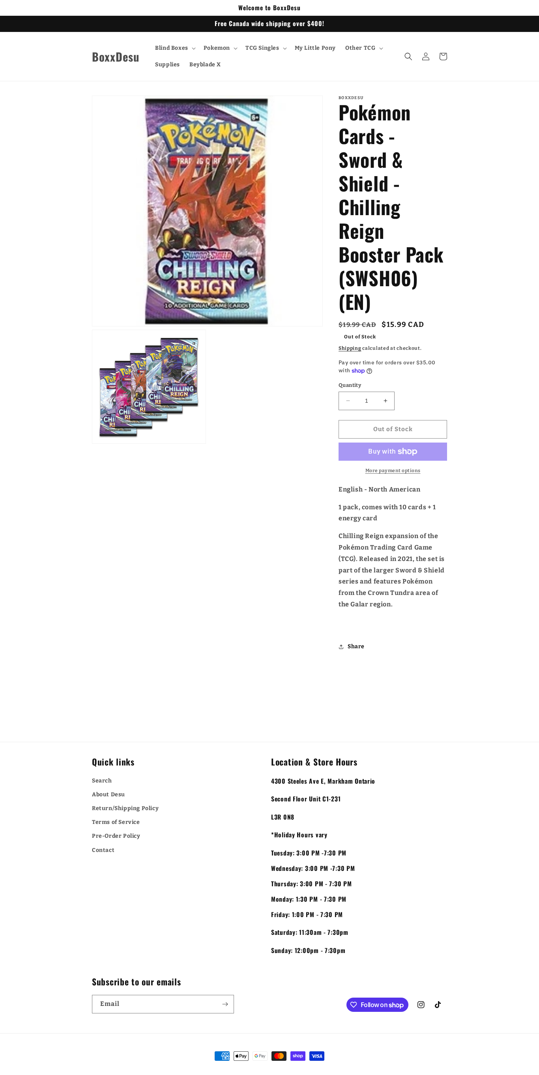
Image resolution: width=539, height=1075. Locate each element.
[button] (174, 48)
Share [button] (356, 646)
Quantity (350, 385)
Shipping (350, 348)
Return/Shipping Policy (125, 808)
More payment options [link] (393, 470)
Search (102, 780)
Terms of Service (116, 822)
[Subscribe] (225, 1004)
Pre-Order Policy (116, 836)
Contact (103, 850)
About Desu (108, 794)
